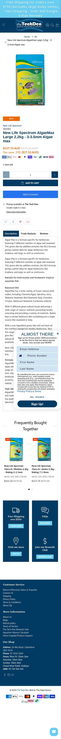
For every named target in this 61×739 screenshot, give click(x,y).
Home (27, 37)
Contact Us (8, 593)
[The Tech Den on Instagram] (8, 675)
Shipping (7, 596)
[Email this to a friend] (27, 222)
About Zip (7, 605)
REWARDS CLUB (45, 556)
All (35, 37)
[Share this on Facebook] (13, 222)
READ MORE (45, 523)
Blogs (5, 620)
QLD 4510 (8, 650)
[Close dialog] (58, 333)
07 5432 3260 (16, 653)
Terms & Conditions (12, 602)
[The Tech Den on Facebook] (4, 675)
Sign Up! (37, 404)
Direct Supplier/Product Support (18, 635)
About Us (7, 617)
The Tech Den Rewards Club (16, 629)
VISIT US (16, 554)
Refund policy (9, 623)
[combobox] (22, 355)
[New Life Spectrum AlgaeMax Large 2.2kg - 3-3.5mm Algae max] (30, 80)
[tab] (11, 234)
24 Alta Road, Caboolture (23, 647)
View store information (16, 212)
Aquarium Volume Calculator (16, 632)
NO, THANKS (37, 397)
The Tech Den (23, 690)
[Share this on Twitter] (6, 222)
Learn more (16, 526)
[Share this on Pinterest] (20, 222)
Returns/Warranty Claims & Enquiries (20, 590)
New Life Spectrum (12, 125)
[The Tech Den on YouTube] (12, 675)
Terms (37, 391)
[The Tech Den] (30, 25)
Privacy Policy (9, 599)
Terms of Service (10, 626)
